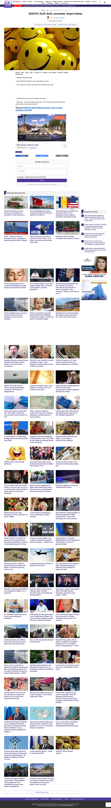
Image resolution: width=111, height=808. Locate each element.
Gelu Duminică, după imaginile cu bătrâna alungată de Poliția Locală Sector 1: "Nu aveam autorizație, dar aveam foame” (68, 515)
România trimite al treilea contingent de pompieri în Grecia (67, 237)
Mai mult (64, 3)
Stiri (47, 10)
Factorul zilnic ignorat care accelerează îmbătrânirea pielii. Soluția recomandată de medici (15, 285)
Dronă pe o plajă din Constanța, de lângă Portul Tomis (67, 486)
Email (63, 155)
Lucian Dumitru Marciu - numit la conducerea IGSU (41, 752)
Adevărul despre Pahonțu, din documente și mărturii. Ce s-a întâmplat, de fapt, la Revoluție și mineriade (41, 668)
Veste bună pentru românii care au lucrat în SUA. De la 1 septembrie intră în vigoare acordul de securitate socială (67, 214)
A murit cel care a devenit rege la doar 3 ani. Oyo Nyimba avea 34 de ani (67, 667)
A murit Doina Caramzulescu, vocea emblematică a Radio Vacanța (40, 515)
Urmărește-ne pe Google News (68, 24)
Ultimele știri (16, 1)
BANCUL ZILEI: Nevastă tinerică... (64, 752)
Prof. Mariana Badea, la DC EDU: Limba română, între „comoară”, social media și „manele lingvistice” (41, 286)
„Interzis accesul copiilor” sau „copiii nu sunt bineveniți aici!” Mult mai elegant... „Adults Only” (41, 540)
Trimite (42, 180)
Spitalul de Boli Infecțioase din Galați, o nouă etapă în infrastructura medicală (66, 438)
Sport (43, 3)
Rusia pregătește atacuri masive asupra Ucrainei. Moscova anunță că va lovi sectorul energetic (15, 316)
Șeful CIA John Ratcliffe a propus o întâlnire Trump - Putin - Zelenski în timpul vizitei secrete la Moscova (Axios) (42, 363)
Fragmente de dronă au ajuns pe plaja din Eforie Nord (41, 564)
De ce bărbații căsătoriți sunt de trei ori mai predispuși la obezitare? (15, 616)
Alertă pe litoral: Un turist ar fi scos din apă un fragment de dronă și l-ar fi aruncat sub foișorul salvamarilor (14, 695)
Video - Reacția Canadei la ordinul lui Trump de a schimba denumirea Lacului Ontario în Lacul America (41, 414)
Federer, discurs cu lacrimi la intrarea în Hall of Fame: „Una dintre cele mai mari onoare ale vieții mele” (41, 239)
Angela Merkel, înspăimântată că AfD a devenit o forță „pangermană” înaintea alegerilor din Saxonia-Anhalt (67, 388)
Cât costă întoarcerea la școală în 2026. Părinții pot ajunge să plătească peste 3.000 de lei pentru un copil (67, 566)
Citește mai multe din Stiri (41, 792)
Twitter (43, 155)
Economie (48, 1)
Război (30, 1)
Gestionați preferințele (56, 799)
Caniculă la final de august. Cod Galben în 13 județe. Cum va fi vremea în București (41, 387)
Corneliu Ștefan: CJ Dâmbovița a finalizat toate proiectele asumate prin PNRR (16, 438)
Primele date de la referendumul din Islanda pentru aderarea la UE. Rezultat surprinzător (67, 413)
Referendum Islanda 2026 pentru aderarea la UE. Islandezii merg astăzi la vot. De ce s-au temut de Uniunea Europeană (41, 725)
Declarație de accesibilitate (77, 799)
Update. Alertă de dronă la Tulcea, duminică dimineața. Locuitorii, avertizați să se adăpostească (14, 388)
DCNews (8, 4)
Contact (66, 799)
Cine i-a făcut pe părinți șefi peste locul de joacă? (42, 641)
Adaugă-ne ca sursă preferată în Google (46, 24)
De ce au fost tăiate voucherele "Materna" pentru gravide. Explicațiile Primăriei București (67, 724)
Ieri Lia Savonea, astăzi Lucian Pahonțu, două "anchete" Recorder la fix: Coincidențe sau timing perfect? (41, 592)
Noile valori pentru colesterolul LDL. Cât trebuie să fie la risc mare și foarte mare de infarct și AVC (15, 414)
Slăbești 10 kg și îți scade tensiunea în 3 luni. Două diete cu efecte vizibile (16, 515)
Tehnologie (50, 3)
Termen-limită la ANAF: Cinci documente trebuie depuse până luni (67, 464)
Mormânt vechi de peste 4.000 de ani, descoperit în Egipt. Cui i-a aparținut (15, 591)
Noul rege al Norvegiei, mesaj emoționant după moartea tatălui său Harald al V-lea (41, 464)
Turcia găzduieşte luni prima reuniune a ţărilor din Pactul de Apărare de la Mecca (41, 213)
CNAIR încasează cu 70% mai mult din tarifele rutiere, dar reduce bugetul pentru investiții (67, 362)
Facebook (23, 155)
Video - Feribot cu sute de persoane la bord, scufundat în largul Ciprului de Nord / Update (15, 238)
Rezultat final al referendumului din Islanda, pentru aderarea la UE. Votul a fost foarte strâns (67, 315)
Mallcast (57, 3)
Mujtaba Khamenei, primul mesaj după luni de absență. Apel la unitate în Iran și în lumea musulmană (16, 363)
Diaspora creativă (57, 1)
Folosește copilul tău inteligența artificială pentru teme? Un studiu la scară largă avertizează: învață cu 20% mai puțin (42, 439)
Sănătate (88, 1)
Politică (24, 1)
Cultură (94, 1)
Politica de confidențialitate (31, 799)
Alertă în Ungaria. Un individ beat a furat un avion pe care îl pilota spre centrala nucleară (15, 642)
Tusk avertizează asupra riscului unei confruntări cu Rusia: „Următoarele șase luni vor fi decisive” (67, 617)
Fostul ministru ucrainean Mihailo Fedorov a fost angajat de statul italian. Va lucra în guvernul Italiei (67, 541)
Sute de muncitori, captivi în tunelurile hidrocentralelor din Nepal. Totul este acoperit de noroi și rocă (15, 566)
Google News (33, 147)
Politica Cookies (45, 799)
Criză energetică (38, 1)
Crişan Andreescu (60, 18)
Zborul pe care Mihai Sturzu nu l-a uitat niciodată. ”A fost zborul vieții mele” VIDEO (41, 694)
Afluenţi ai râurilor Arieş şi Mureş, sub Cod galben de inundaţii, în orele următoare (14, 213)
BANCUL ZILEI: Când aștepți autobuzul (14, 463)
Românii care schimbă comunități (74, 1)
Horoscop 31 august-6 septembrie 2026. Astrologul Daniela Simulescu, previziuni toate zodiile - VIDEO (67, 592)
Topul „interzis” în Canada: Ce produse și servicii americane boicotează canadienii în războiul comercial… (49, 5)
